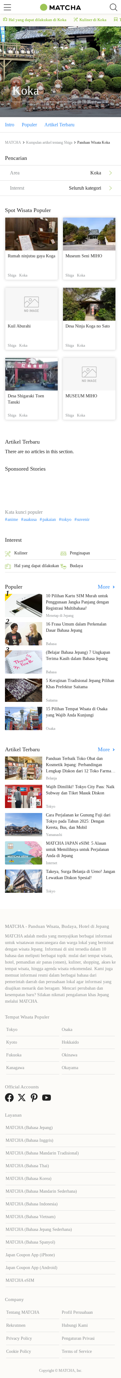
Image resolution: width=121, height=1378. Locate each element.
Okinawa (69, 1055)
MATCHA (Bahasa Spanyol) (30, 1242)
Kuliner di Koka (92, 19)
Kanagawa (15, 1067)
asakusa (30, 519)
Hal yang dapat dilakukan (36, 565)
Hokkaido (70, 1042)
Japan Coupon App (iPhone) (30, 1255)
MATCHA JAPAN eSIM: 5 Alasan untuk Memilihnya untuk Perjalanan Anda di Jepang (77, 849)
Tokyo (11, 1029)
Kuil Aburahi (19, 326)
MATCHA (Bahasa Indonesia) (32, 1204)
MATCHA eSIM (20, 1280)
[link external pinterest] (35, 1099)
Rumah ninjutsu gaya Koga (31, 256)
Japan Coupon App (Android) (31, 1267)
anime (12, 519)
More (104, 587)
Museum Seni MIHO (83, 256)
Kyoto (11, 1042)
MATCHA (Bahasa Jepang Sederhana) (39, 1229)
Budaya (76, 565)
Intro (9, 124)
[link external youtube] (47, 1099)
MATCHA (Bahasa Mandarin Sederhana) (41, 1191)
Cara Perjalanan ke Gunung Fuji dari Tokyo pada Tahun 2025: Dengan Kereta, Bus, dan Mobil (78, 821)
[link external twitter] (23, 1099)
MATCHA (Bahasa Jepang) (29, 1127)
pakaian (49, 519)
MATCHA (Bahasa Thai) (27, 1165)
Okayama (70, 1067)
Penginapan (80, 553)
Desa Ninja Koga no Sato (87, 326)
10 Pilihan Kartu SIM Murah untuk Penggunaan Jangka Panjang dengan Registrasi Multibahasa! (77, 602)
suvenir (83, 519)
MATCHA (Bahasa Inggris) (29, 1140)
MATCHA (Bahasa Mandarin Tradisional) (42, 1153)
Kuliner (21, 553)
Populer (29, 124)
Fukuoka (13, 1055)
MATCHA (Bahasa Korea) (29, 1178)
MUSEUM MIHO (81, 396)
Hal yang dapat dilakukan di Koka (37, 19)
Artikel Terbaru (59, 124)
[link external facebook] (10, 1099)
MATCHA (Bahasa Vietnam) (31, 1216)
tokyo (66, 519)
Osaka (67, 1029)
